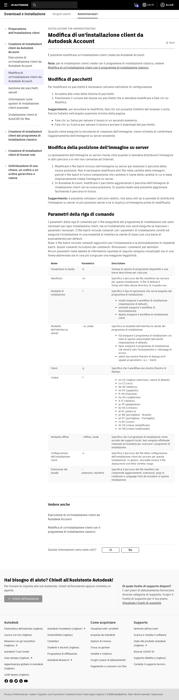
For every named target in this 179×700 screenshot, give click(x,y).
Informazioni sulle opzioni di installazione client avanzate (23, 103)
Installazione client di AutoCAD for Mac (22, 117)
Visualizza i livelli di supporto (141, 603)
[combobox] (54, 4)
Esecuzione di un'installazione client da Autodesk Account (25, 61)
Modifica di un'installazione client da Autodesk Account (25, 77)
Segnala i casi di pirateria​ (51, 694)
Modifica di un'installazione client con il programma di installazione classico (98, 68)
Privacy (8, 694)
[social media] (16, 681)
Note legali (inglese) (94, 694)
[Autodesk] (20, 5)
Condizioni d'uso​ (74, 694)
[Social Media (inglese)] (16, 680)
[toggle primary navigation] (7, 5)
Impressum (157, 694)
